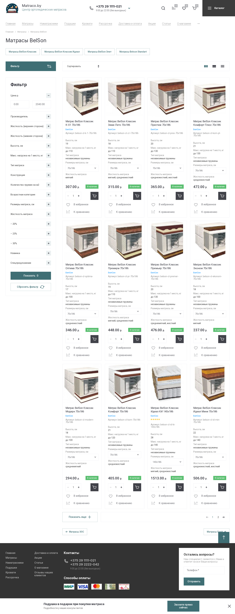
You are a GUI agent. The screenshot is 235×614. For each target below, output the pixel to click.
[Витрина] (206, 66)
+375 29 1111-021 (108, 6)
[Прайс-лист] (222, 66)
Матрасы (27, 23)
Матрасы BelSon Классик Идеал (62, 51)
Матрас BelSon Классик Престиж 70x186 (165, 123)
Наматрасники (49, 23)
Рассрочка (105, 23)
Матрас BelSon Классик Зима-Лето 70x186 (122, 123)
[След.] (223, 517)
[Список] (214, 66)
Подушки (70, 23)
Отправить (194, 581)
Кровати (87, 23)
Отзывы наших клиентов (43, 574)
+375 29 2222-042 (84, 564)
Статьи (166, 23)
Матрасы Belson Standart (133, 51)
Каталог (219, 8)
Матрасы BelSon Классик (22, 51)
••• (198, 23)
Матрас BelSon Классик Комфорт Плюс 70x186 (207, 123)
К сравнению (82, 211)
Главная (11, 23)
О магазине (184, 23)
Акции (152, 23)
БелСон (69, 129)
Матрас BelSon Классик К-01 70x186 (79, 123)
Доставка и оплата (130, 23)
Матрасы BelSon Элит (99, 51)
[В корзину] (94, 196)
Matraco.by (31, 6)
